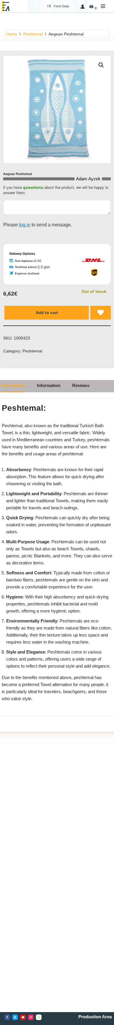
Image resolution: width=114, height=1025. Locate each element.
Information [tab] (49, 385)
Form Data (61, 6)
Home (11, 34)
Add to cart (47, 312)
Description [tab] (13, 385)
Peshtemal (33, 34)
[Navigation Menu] (103, 6)
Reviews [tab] (80, 385)
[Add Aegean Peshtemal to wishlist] (100, 312)
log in (24, 224)
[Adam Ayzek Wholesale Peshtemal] (7, 6)
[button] (101, 65)
